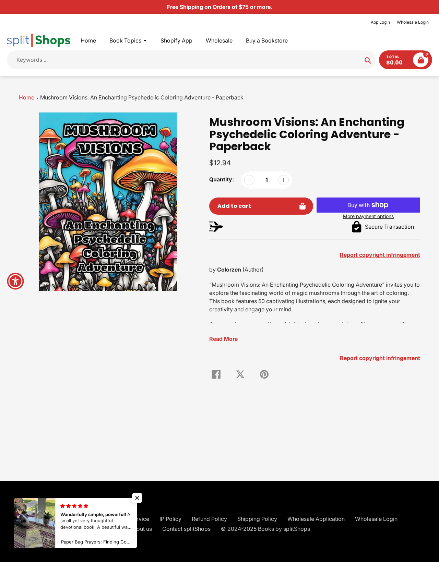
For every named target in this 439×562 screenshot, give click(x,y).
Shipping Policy (257, 518)
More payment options (368, 216)
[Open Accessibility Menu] (15, 281)
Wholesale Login (413, 22)
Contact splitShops (186, 528)
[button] (137, 498)
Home (26, 97)
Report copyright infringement (380, 358)
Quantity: (221, 179)
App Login (380, 22)
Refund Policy (209, 518)
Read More (223, 338)
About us (140, 528)
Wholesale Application (316, 518)
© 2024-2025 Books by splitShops (265, 528)
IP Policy (170, 518)
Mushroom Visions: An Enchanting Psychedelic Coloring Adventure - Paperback (142, 97)
